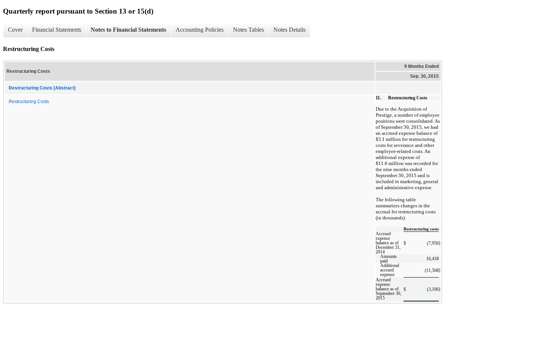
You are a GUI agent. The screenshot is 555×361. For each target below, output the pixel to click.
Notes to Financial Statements (128, 29)
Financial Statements (56, 29)
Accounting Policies (200, 29)
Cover (15, 29)
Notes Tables (248, 29)
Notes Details (289, 29)
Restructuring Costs (29, 101)
